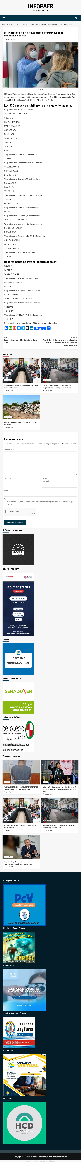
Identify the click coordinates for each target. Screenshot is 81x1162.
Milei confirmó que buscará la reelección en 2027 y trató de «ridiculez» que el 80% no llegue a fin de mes (59, 789)
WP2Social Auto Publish (32, 1161)
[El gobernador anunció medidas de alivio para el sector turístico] (21, 370)
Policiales (7, 782)
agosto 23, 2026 (9, 792)
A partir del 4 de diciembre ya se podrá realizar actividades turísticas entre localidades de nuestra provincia (60, 341)
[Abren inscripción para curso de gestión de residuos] (21, 407)
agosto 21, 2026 (9, 390)
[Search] (76, 18)
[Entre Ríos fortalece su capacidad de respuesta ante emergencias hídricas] (60, 370)
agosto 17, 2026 (9, 427)
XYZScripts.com (50, 1161)
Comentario (9, 449)
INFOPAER (40, 6)
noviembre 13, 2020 (11, 39)
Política (45, 782)
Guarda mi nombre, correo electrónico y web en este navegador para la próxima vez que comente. (39, 503)
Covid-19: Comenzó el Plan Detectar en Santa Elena (20, 340)
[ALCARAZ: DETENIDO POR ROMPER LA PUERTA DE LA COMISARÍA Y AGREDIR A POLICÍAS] (21, 772)
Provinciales (8, 30)
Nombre (8, 478)
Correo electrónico (47, 479)
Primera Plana (8, 856)
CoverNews (51, 1157)
